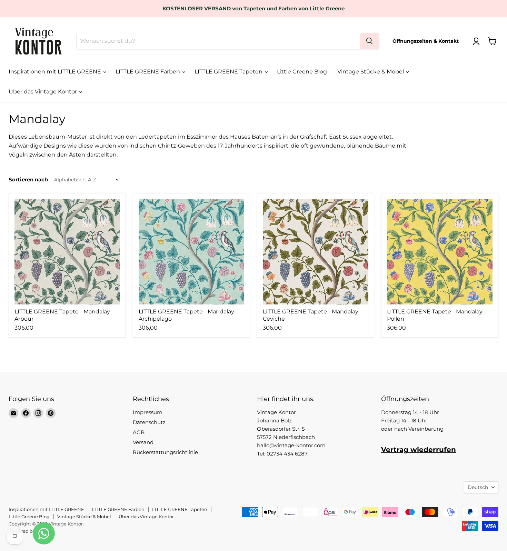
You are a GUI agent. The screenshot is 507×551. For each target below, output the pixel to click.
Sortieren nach (28, 179)
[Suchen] (369, 41)
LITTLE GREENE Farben (148, 71)
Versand (143, 442)
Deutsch (478, 487)
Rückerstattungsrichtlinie (165, 452)
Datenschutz (149, 422)
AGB (139, 432)
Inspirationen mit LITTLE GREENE (55, 71)
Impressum (147, 412)
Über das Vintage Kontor (43, 91)
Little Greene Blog (302, 71)
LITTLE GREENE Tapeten (229, 71)
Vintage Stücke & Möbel (371, 71)
